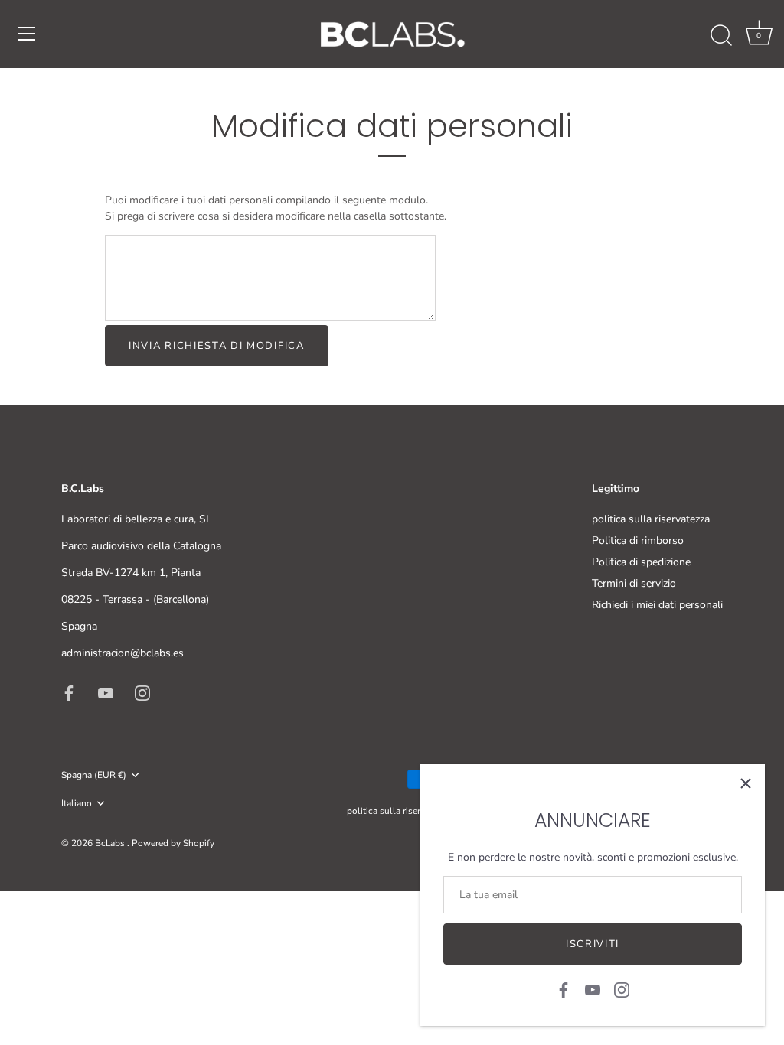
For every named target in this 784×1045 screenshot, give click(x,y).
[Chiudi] (746, 783)
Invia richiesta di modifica (217, 346)
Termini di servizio (634, 583)
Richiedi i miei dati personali (657, 604)
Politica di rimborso (638, 540)
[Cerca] (721, 36)
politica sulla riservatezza (651, 519)
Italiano (76, 803)
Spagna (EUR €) (93, 775)
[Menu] (27, 33)
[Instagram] (621, 989)
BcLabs (111, 843)
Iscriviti (592, 944)
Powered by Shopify (173, 843)
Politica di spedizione (641, 562)
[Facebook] (563, 989)
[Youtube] (592, 989)
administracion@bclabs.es (122, 653)
